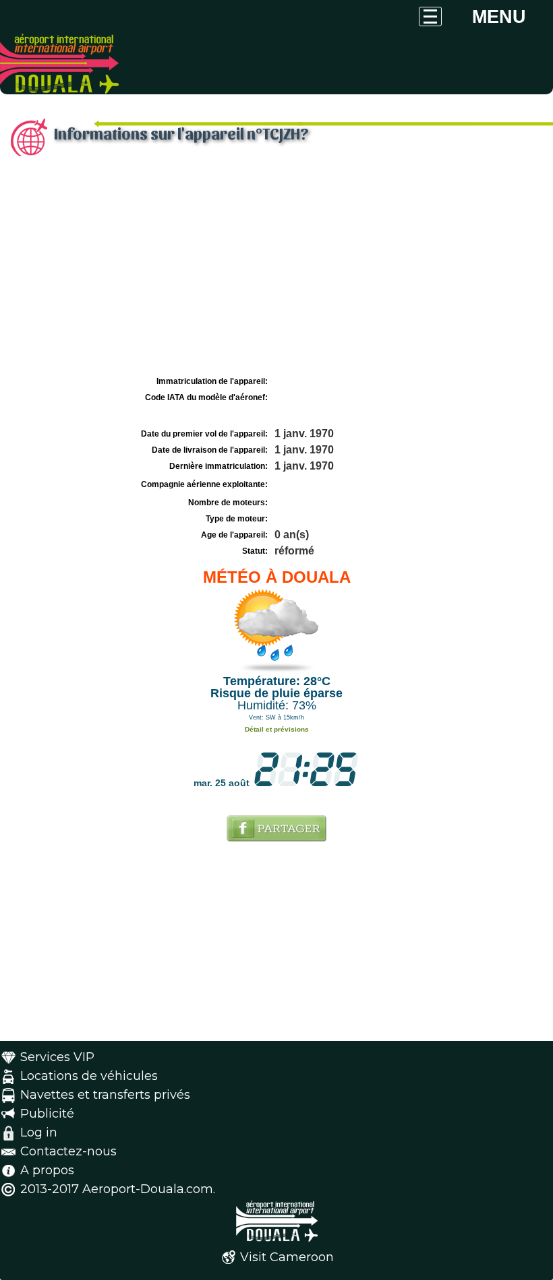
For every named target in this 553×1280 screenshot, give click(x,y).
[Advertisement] (276, 271)
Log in (38, 1132)
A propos (47, 1170)
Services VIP (57, 1057)
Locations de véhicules (89, 1075)
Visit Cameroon (287, 1257)
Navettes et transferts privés (105, 1094)
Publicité (47, 1113)
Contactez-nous (68, 1151)
